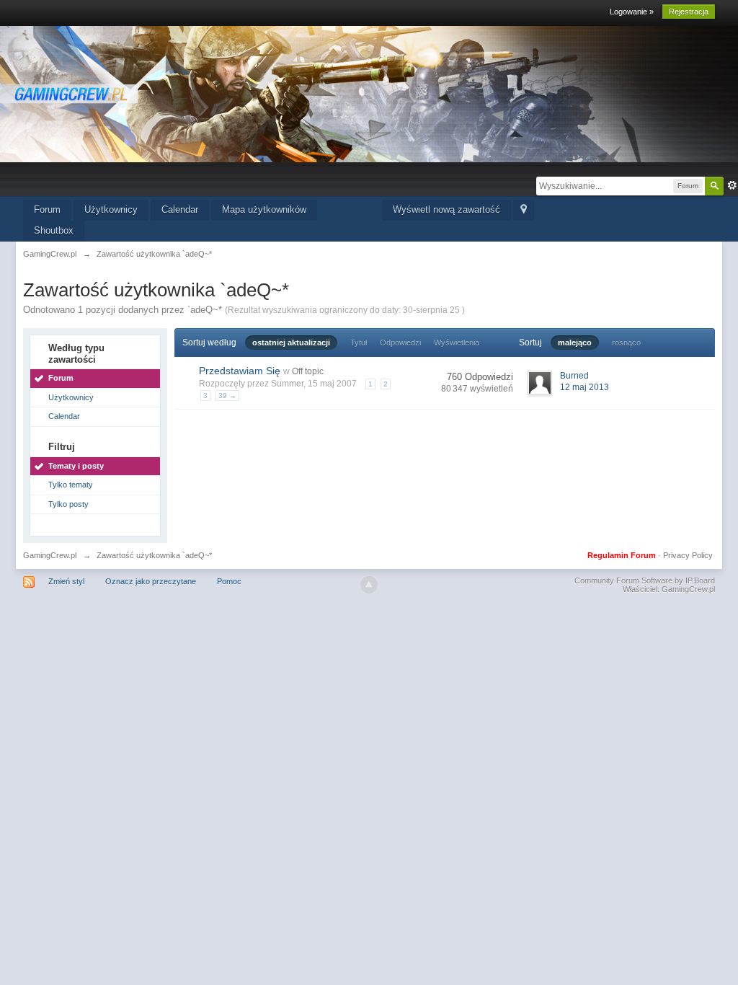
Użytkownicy (111, 209)
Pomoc (229, 581)
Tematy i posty (76, 465)
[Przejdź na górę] (369, 584)
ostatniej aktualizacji (291, 342)
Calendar (179, 209)
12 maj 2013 (584, 387)
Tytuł (358, 342)
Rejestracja (688, 11)
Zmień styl (66, 581)
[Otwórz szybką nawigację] (523, 210)
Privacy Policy (688, 555)
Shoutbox (54, 230)
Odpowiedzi (400, 342)
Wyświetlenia (456, 342)
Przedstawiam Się (239, 370)
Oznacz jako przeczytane (150, 581)
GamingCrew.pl (49, 555)
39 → (227, 395)
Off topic (308, 371)
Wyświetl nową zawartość (446, 209)
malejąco (575, 342)
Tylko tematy (70, 484)
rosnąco (626, 342)
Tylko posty (68, 504)
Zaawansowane (732, 185)
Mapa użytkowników (264, 209)
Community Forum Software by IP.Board (644, 580)
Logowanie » (632, 11)
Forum (47, 209)
